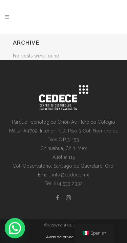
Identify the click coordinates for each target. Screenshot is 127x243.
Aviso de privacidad (63, 237)
